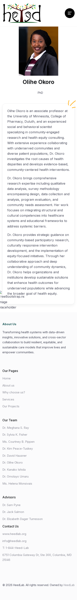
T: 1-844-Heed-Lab (15, 548)
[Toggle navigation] (70, 13)
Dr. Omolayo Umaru (15, 476)
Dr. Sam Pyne (11, 505)
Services (8, 399)
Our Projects (10, 406)
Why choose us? (13, 392)
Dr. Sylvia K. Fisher (14, 434)
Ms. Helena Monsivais (17, 483)
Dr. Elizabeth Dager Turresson (22, 519)
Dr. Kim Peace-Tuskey (17, 448)
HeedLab (69, 585)
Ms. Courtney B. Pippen (18, 442)
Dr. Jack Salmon (13, 512)
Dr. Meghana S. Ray (15, 428)
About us (8, 385)
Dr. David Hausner (14, 455)
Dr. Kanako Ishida (14, 469)
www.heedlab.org (14, 534)
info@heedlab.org (14, 541)
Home (6, 378)
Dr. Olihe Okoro (12, 462)
